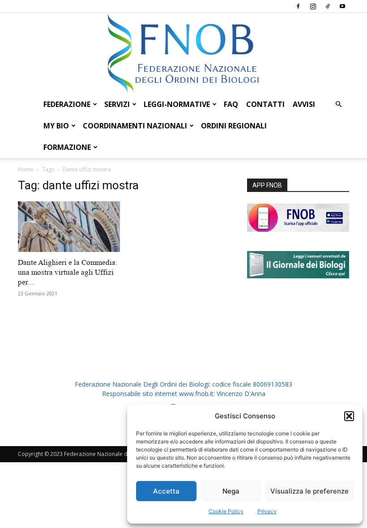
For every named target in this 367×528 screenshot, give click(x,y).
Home (26, 169)
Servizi (117, 104)
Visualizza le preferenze (309, 491)
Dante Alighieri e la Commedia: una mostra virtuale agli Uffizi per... (68, 272)
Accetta (166, 491)
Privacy (267, 511)
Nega (230, 491)
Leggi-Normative (177, 104)
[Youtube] (342, 6)
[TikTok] (327, 6)
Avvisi (304, 104)
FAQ (231, 104)
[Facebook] (298, 6)
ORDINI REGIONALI (234, 126)
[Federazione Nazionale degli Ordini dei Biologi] (183, 53)
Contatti (265, 104)
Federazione (66, 104)
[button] (349, 416)
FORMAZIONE (67, 147)
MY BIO (56, 126)
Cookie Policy (226, 511)
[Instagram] (313, 6)
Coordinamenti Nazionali (135, 126)
